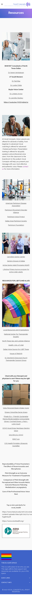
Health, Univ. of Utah (16, 345)
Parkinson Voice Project (16, 217)
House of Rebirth (16, 353)
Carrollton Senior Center (16, 257)
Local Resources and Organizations (16, 330)
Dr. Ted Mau (16, 81)
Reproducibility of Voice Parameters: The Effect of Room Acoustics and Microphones (16, 466)
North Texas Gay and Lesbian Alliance (16, 341)
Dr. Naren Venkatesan (16, 72)
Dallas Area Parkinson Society (16, 221)
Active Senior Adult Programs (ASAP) (16, 265)
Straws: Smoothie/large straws (16, 412)
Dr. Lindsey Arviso (16, 94)
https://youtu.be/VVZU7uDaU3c (16, 102)
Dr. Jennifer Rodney (16, 98)
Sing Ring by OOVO (16, 435)
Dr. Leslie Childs (16, 85)
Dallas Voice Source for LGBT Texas (16, 349)
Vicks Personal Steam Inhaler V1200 (16, 408)
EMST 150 (16, 439)
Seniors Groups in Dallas (16, 261)
